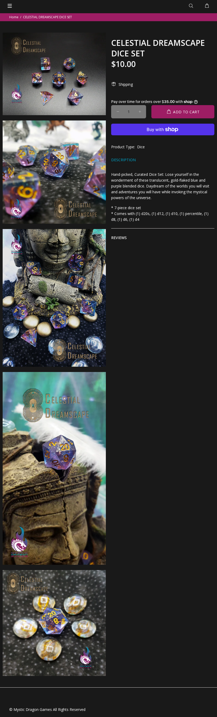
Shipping (126, 84)
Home (14, 17)
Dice (141, 146)
